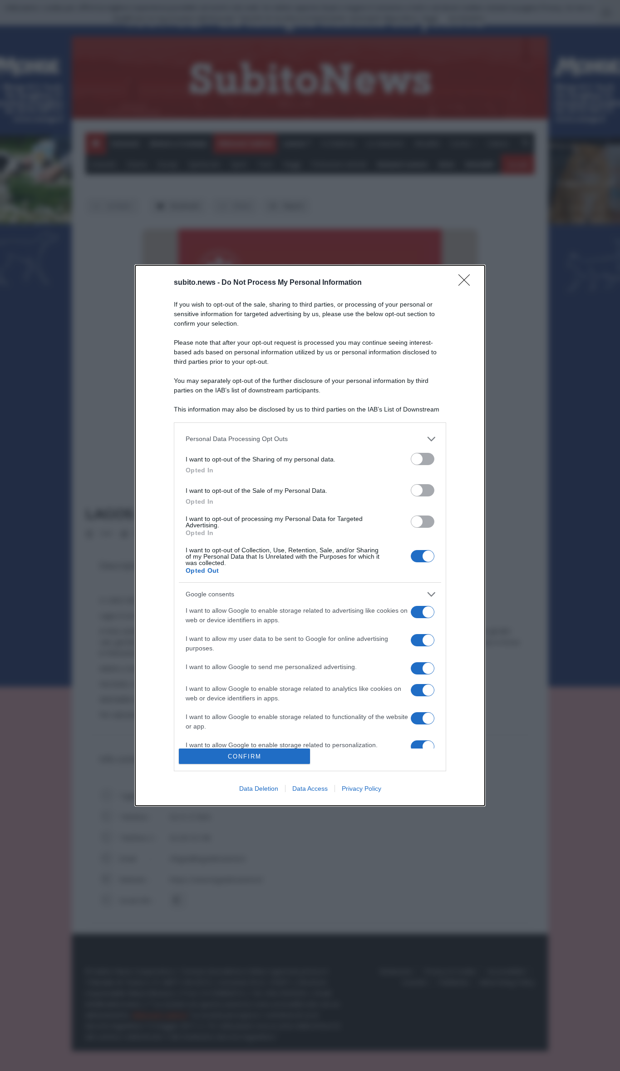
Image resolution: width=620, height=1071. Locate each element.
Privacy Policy (361, 788)
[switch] (422, 459)
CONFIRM (244, 756)
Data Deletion (258, 788)
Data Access (310, 788)
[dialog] (310, 535)
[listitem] (310, 439)
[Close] (467, 283)
